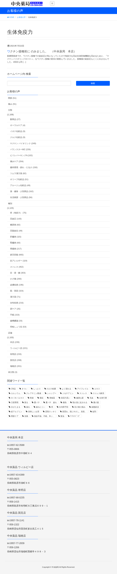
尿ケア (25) (15, 309)
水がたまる (15, 407)
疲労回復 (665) (17, 255)
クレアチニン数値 (33, 393)
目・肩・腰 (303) (18, 273)
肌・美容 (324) (17, 291)
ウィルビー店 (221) (19, 348)
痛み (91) (12, 104)
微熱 (64, 402)
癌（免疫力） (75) (18, 213)
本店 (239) (15, 342)
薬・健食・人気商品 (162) (22, 191)
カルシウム (15, 393)
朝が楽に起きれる (79, 402)
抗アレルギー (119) (18, 261)
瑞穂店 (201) (16, 366)
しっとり (37, 389)
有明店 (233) (16, 354)
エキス (97, 389)
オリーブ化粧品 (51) (19, 179)
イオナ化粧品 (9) (17, 131)
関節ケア (14, 416)
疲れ (28, 407)
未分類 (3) (12, 372)
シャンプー (51, 393)
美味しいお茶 (33, 411)
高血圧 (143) (16, 219)
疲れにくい (40, 407)
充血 (91, 398)
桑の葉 (96, 402)
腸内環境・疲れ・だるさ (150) (24, 167)
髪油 (62, 416)
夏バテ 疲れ (51, 402)
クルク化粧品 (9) (17, 137)
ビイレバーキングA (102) (21, 155)
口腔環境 (14, 402)
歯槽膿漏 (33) (16, 321)
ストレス (83, 393)
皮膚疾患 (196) (17, 285)
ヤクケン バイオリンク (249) (23, 143)
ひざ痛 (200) (16, 279)
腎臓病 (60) (15, 243)
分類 (10, 110)
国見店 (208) (16, 360)
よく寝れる (66, 389)
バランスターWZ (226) (20, 149)
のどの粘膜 (51, 389)
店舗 (10, 333)
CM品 (13, 389)
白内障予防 (63, 407)
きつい (24, 389)
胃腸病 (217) (16, 249)
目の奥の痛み (79, 407)
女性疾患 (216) (17, 303)
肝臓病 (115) (15, 237)
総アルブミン (16, 411)
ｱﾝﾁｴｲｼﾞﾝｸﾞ (75, 416)
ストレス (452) (17, 267)
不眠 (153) (15, 315)
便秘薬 (52, 398)
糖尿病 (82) (15, 225)
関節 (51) (12, 98)
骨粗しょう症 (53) (18, 327)
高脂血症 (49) (16, 231)
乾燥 (32, 398)
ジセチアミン (67, 393)
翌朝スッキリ (50, 411)
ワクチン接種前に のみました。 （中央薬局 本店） (41, 51)
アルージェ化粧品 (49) (20, 185)
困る (26, 402)
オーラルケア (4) (17, 125)
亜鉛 (41, 398)
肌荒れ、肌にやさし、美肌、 (74, 411)
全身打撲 (103, 398)
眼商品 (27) (15, 119)
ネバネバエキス (17, 398)
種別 (10, 203)
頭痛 (26, 416)
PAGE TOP (111, 554)
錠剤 (94, 411)
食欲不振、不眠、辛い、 (44, 416)
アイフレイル (82, 389)
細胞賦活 (95, 407)
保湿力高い (65, 398)
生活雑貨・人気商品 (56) (21, 197)
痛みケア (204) (17, 161)
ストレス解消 (98, 393)
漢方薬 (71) (15, 297)
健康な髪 (80, 398)
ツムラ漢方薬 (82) (18, 173)
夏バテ (37, 402)
